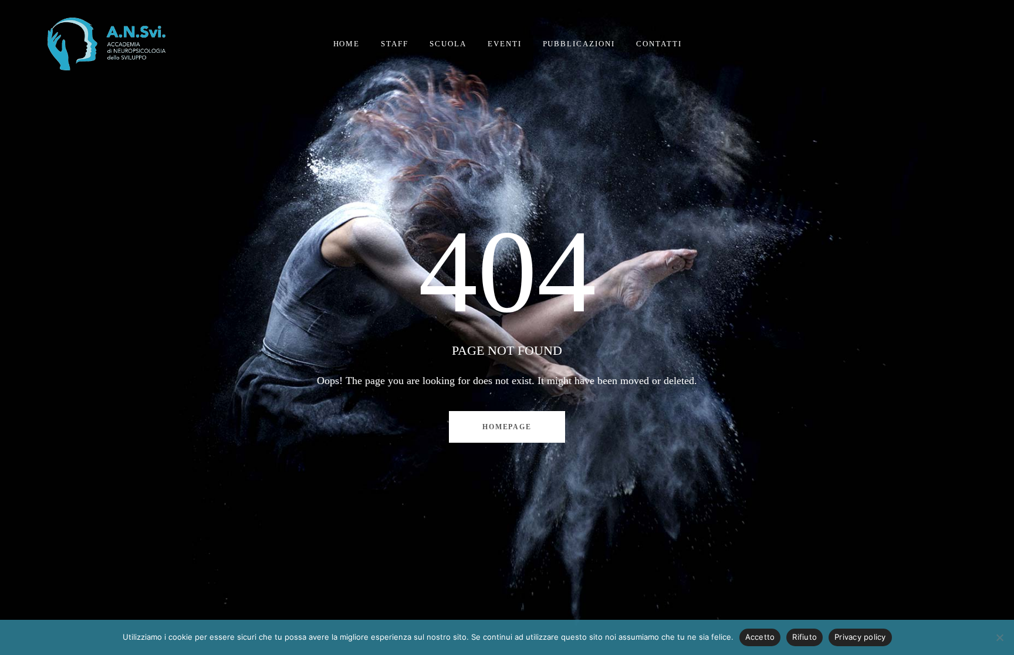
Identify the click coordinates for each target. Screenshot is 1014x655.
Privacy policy (860, 637)
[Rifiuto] (999, 637)
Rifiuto (804, 637)
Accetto (760, 637)
